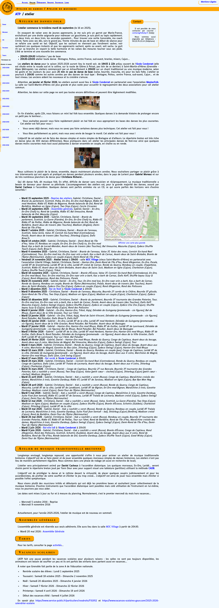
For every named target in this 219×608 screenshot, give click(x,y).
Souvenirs (59, 3)
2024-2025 (5, 75)
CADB (151, 468)
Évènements (41, 3)
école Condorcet (144, 64)
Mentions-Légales (208, 2)
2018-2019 (5, 122)
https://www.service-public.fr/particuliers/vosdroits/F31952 (66, 601)
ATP (18, 14)
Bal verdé (50, 358)
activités (57, 545)
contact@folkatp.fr (140, 33)
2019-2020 (5, 114)
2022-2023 (5, 91)
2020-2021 (5, 106)
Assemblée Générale (53, 532)
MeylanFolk (152, 82)
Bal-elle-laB (49, 428)
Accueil (25, 3)
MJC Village (92, 260)
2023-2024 (5, 83)
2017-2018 (5, 129)
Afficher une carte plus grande (131, 243)
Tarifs (4, 55)
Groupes (50, 3)
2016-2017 (5, 137)
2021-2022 (5, 98)
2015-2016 (5, 145)
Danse (4, 24)
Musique (5, 32)
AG (3, 40)
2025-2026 (5, 67)
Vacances (5, 47)
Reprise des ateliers (61, 198)
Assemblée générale (62, 209)
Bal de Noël (55, 289)
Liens (67, 3)
